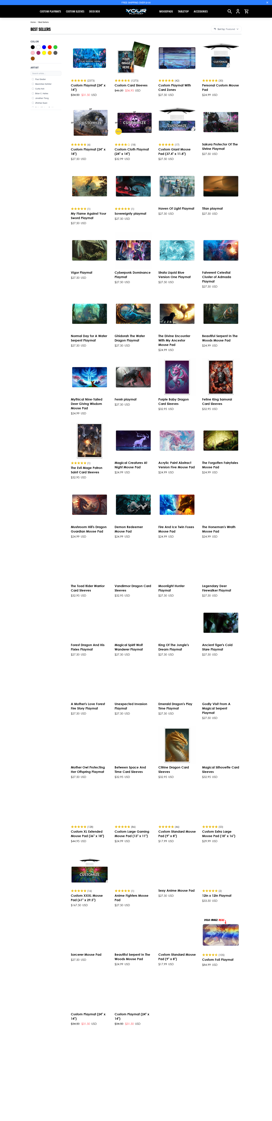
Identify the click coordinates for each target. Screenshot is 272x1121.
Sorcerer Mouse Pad (86, 954)
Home (33, 22)
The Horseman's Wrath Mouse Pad (218, 529)
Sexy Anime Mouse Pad (176, 890)
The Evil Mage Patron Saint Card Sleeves (86, 470)
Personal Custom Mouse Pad (220, 87)
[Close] (267, 2)
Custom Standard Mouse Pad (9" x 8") (177, 834)
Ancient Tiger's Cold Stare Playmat (217, 647)
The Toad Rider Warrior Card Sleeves (88, 588)
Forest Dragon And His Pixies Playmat (88, 647)
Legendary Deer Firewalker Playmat (216, 588)
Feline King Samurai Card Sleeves (217, 401)
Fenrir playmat (125, 399)
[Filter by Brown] (33, 58)
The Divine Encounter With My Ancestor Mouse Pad (174, 340)
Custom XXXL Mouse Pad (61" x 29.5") (87, 898)
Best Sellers (43, 22)
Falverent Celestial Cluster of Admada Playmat (216, 277)
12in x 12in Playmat (216, 895)
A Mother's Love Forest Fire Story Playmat (88, 706)
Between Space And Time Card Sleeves (130, 769)
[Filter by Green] (55, 47)
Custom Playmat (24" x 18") (88, 151)
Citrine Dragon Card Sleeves (173, 769)
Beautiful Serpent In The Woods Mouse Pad (220, 338)
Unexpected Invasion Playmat (131, 706)
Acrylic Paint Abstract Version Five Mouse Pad (176, 465)
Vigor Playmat (81, 272)
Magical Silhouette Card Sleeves (220, 769)
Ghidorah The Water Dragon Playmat (130, 338)
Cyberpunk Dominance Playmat (133, 275)
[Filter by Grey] (55, 53)
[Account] (238, 11)
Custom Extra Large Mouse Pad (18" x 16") (218, 834)
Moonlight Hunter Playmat (171, 588)
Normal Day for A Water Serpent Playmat (89, 338)
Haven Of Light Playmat (176, 208)
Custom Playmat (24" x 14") (88, 87)
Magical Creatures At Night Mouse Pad (131, 465)
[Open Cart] (246, 11)
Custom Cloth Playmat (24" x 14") (132, 151)
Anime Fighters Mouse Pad (131, 898)
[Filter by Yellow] (44, 53)
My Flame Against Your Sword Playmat (88, 216)
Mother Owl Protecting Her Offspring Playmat (88, 769)
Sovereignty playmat (130, 213)
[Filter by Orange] (50, 53)
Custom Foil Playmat (217, 959)
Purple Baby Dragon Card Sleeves (173, 401)
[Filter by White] (38, 47)
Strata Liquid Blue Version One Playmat (174, 275)
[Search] (230, 11)
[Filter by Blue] (44, 47)
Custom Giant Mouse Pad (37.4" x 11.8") (174, 151)
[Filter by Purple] (38, 53)
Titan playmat (212, 208)
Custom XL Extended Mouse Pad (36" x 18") (87, 834)
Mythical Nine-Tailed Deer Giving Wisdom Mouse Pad (86, 403)
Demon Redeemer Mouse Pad (129, 529)
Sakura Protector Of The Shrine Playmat (220, 146)
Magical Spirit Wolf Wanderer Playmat (129, 647)
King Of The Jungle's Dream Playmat (173, 647)
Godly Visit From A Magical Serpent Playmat (216, 708)
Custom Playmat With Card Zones (174, 87)
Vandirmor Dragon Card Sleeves (133, 588)
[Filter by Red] (50, 47)
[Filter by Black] (33, 47)
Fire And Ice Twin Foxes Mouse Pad (176, 529)
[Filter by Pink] (33, 53)
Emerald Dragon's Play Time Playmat (175, 706)
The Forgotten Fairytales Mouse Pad (220, 465)
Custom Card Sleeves (131, 85)
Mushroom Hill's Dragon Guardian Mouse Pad (89, 529)
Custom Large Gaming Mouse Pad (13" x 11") (132, 834)
